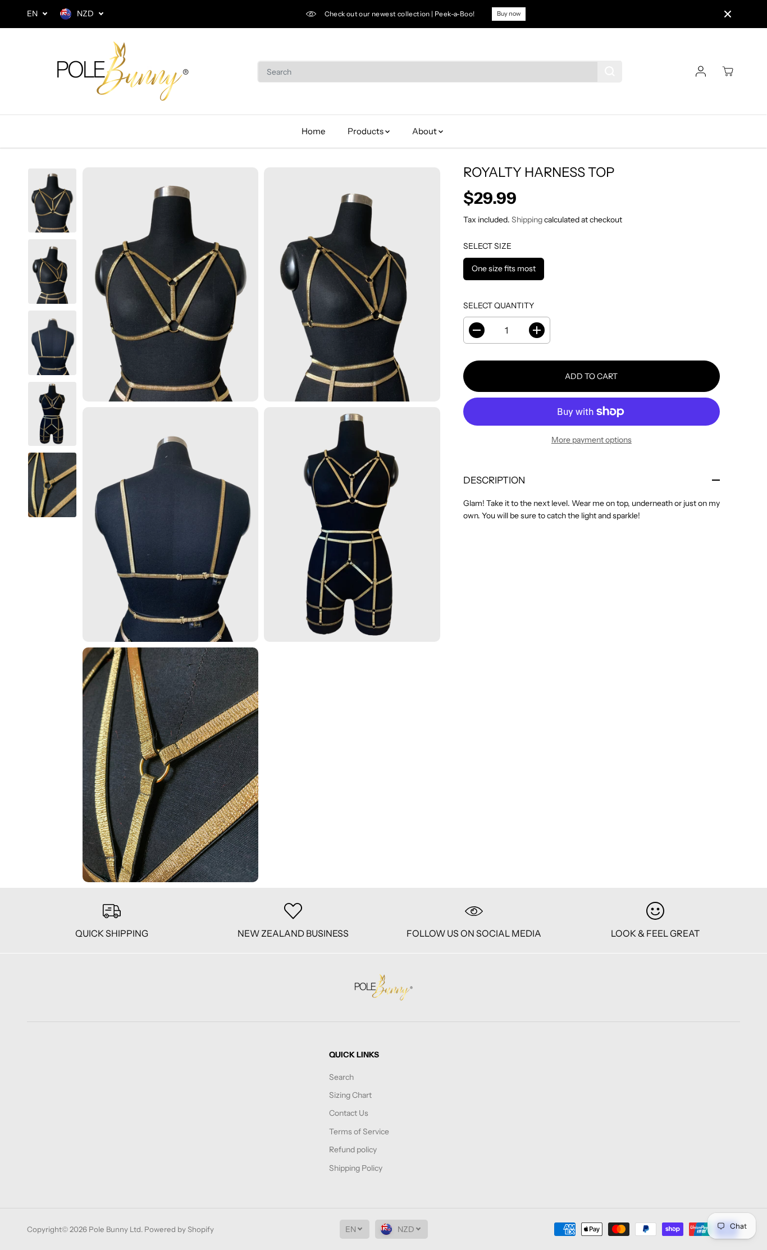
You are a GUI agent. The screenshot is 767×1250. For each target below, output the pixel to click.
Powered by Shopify (179, 1229)
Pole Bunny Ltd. (116, 1229)
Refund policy (353, 1149)
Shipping (527, 220)
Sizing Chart (350, 1095)
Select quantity (498, 305)
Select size (487, 246)
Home (313, 131)
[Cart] (727, 71)
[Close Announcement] (727, 14)
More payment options (591, 440)
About (425, 131)
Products (366, 131)
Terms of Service (359, 1131)
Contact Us (348, 1113)
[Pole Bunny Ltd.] (122, 72)
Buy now (509, 13)
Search (341, 1077)
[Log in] (700, 71)
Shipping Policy (355, 1168)
